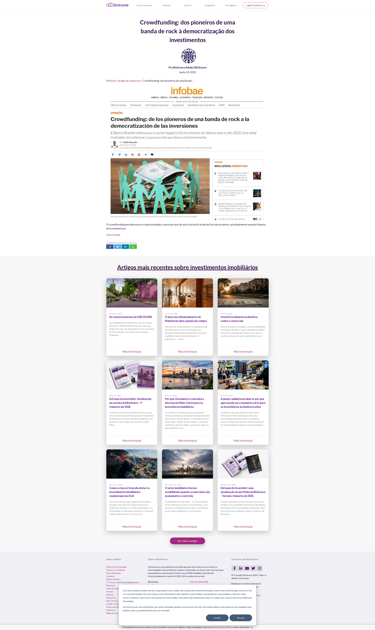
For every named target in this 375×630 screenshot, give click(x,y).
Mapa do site (112, 613)
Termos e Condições (115, 570)
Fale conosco (112, 601)
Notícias (111, 80)
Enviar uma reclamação (116, 607)
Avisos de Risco (113, 579)
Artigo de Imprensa (129, 80)
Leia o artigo (113, 234)
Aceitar (217, 618)
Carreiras (110, 576)
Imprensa (110, 610)
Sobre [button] (187, 5)
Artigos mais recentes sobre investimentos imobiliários (187, 267)
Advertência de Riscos (223, 627)
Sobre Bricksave (113, 573)
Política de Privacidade (116, 567)
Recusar (241, 618)
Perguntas (210, 5)
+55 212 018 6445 (199, 581)
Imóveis (167, 5)
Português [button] (230, 5)
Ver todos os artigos (187, 540)
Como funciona (144, 5)
